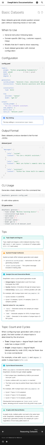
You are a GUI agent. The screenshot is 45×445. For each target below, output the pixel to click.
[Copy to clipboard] (43, 68)
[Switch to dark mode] (37, 2)
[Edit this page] (42, 12)
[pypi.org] (6, 441)
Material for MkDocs (15, 437)
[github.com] (3, 441)
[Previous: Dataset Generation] (3, 431)
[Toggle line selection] (40, 68)
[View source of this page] (38, 12)
